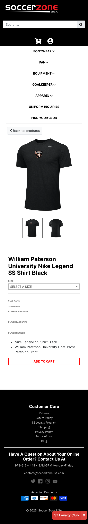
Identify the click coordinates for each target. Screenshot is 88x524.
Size (11, 281)
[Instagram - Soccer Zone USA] (47, 481)
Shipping (44, 427)
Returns (44, 413)
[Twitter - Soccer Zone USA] (32, 481)
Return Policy (44, 418)
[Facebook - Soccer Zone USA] (40, 481)
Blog (44, 441)
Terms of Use (44, 436)
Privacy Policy (44, 432)
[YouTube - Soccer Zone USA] (55, 481)
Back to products (26, 131)
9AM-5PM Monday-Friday (55, 465)
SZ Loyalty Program (44, 422)
